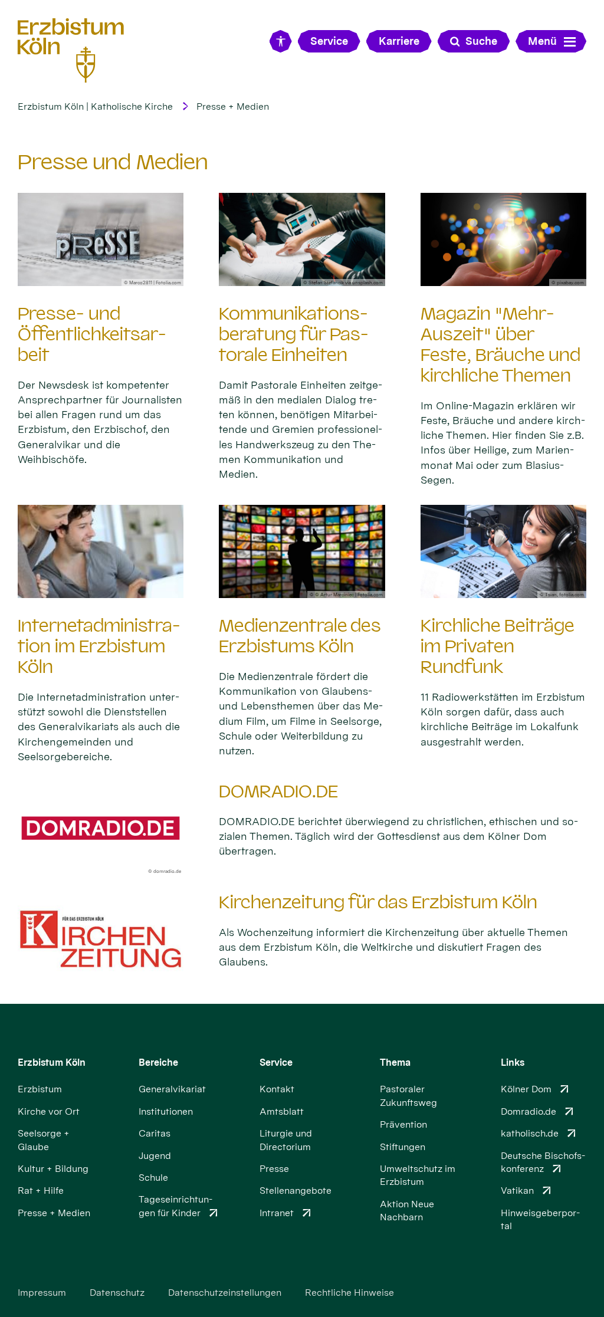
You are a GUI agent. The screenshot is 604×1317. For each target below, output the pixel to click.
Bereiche (158, 1062)
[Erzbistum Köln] (71, 50)
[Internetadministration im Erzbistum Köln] (100, 551)
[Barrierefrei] (281, 41)
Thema (395, 1062)
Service (276, 1062)
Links (512, 1062)
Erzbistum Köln (52, 1062)
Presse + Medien (232, 106)
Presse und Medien (113, 162)
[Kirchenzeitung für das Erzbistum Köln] (100, 939)
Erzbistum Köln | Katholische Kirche (95, 106)
